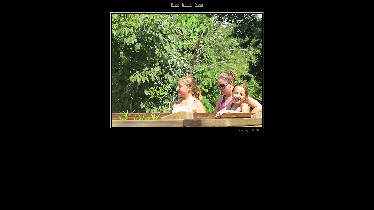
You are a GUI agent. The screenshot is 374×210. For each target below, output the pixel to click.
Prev (175, 4)
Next (199, 4)
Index (187, 4)
